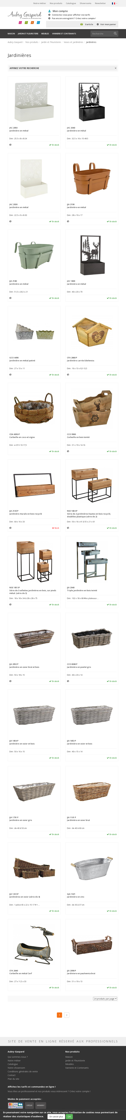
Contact (12, 1075)
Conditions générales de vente (23, 1071)
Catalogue (71, 3)
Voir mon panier (108, 24)
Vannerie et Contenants (64, 33)
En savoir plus (56, 1116)
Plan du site (13, 1078)
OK (69, 1116)
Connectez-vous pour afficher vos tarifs (71, 14)
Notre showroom (16, 1067)
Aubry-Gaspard (15, 42)
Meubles (45, 33)
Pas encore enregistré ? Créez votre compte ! (74, 18)
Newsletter (100, 3)
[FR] (114, 3)
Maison (11, 33)
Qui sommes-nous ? (18, 1056)
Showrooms (85, 3)
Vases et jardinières (73, 42)
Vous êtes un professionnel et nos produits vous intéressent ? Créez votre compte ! (49, 1091)
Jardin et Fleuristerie (28, 33)
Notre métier (39, 3)
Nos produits (56, 3)
